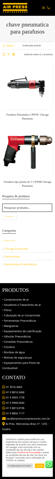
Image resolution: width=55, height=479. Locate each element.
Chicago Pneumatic (16, 248)
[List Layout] (9, 54)
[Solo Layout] (4, 54)
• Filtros (7, 310)
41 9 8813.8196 (14, 408)
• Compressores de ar (15, 299)
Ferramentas (12, 256)
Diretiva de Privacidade (29, 452)
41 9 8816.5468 (14, 392)
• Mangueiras (10, 326)
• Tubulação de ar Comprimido (21, 315)
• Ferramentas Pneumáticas (19, 320)
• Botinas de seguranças (17, 357)
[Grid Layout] (13, 54)
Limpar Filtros (9, 241)
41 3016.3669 (13, 387)
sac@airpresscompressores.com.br (28, 418)
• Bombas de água (13, 352)
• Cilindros (8, 347)
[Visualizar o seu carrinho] (48, 7)
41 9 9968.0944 (14, 402)
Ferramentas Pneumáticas (21, 264)
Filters (10, 45)
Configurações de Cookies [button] (19, 465)
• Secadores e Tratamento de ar (21, 305)
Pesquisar (9, 216)
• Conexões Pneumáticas (17, 341)
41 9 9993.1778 (14, 397)
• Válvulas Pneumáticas (16, 336)
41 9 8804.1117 (14, 413)
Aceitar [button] (40, 465)
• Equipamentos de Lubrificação (22, 331)
